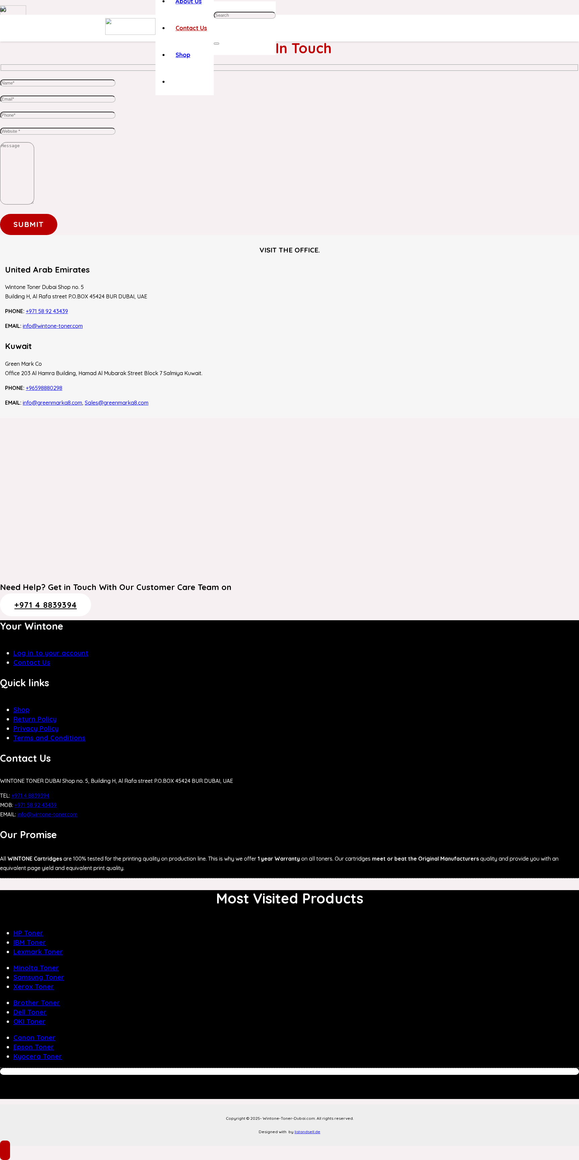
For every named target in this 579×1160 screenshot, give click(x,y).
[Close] (216, 44)
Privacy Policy (36, 728)
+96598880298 (44, 388)
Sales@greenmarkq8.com (116, 402)
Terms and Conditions (49, 738)
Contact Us (31, 662)
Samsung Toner (38, 977)
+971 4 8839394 (30, 795)
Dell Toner (30, 1012)
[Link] (130, 33)
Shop (21, 709)
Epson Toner (33, 1047)
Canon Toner (34, 1037)
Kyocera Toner (37, 1056)
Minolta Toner (36, 968)
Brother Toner (36, 1002)
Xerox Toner (33, 986)
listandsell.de (307, 1131)
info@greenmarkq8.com (52, 402)
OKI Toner (29, 1021)
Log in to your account (50, 653)
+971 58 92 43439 (47, 311)
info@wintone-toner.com (53, 326)
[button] (5, 1150)
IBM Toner (29, 942)
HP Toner (28, 933)
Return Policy (35, 719)
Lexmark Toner (38, 951)
